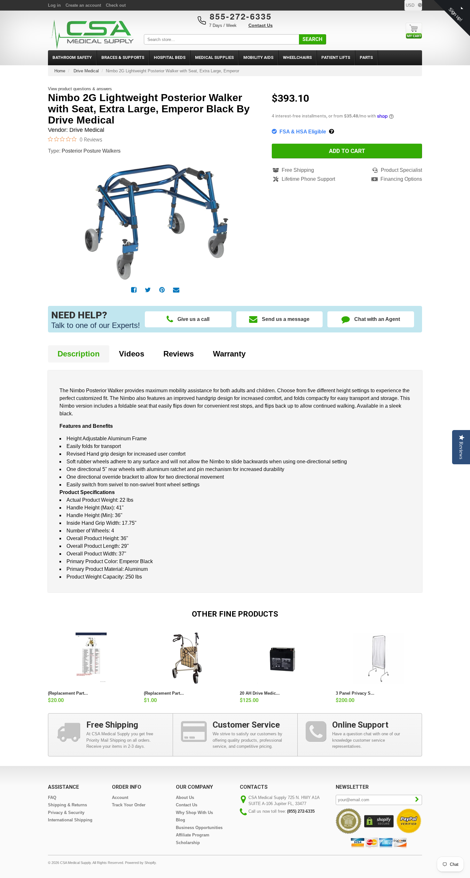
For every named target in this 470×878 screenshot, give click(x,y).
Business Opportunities (199, 827)
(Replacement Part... (68, 693)
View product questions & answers (80, 88)
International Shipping (70, 820)
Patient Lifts (335, 57)
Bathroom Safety (72, 57)
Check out (116, 5)
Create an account (83, 5)
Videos (131, 353)
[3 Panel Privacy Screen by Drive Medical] (379, 658)
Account (120, 797)
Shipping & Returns (67, 804)
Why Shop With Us (194, 812)
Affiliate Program (192, 835)
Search (312, 39)
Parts (366, 57)
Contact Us (260, 25)
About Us (185, 797)
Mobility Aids (258, 57)
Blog (180, 820)
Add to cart (347, 151)
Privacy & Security (66, 812)
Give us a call (193, 319)
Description (79, 353)
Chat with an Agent (377, 319)
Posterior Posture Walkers (91, 151)
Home (59, 70)
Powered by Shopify (140, 863)
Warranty (229, 353)
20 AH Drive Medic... (260, 693)
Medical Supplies (214, 57)
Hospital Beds (169, 57)
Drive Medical (86, 70)
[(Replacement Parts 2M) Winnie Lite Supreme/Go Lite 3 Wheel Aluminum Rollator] (187, 658)
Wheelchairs (297, 57)
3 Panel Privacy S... (355, 693)
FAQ (52, 797)
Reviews (178, 353)
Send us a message (285, 319)
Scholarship (188, 842)
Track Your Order (128, 804)
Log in (54, 5)
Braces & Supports (122, 57)
